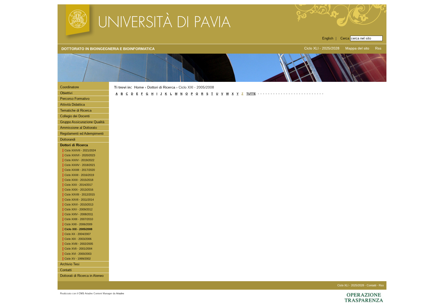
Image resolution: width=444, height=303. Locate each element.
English (327, 38)
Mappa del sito (357, 48)
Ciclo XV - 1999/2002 (77, 258)
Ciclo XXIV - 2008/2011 (78, 214)
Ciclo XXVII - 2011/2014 (79, 199)
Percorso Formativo (74, 99)
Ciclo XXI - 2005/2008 (78, 229)
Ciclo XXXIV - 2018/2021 (79, 165)
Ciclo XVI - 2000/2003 (77, 253)
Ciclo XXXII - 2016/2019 (79, 175)
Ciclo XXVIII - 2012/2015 (79, 194)
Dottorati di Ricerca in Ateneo (82, 276)
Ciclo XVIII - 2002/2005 (78, 243)
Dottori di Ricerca (74, 145)
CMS (81, 293)
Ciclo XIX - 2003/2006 (77, 238)
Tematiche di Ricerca (75, 110)
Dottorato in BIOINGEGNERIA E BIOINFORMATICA (108, 49)
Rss (378, 48)
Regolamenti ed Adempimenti (82, 133)
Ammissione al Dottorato (78, 128)
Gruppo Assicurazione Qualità (82, 122)
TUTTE (251, 93)
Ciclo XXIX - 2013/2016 (78, 189)
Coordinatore (69, 87)
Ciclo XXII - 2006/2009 (78, 224)
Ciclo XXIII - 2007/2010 (78, 219)
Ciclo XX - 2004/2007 (77, 234)
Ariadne (120, 293)
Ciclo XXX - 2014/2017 (78, 184)
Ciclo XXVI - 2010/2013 (78, 204)
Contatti (66, 270)
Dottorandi (67, 139)
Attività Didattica (72, 104)
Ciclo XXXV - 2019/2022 (79, 160)
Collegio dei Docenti (75, 116)
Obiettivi (66, 93)
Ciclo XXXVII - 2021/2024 (80, 150)
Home (139, 87)
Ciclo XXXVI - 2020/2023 (79, 155)
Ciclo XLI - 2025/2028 (321, 48)
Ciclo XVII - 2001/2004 (78, 248)
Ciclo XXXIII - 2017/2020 (79, 169)
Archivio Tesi (69, 264)
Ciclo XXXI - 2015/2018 (78, 179)
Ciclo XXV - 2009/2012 (78, 209)
